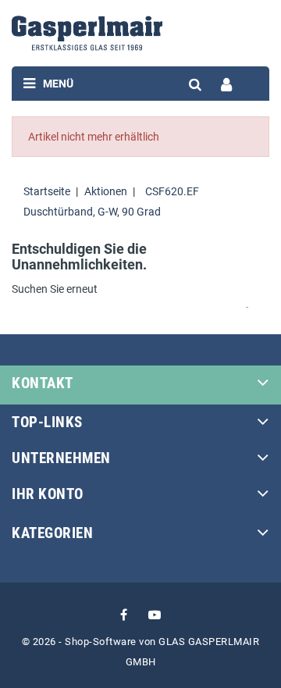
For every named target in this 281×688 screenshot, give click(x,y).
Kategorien (52, 533)
